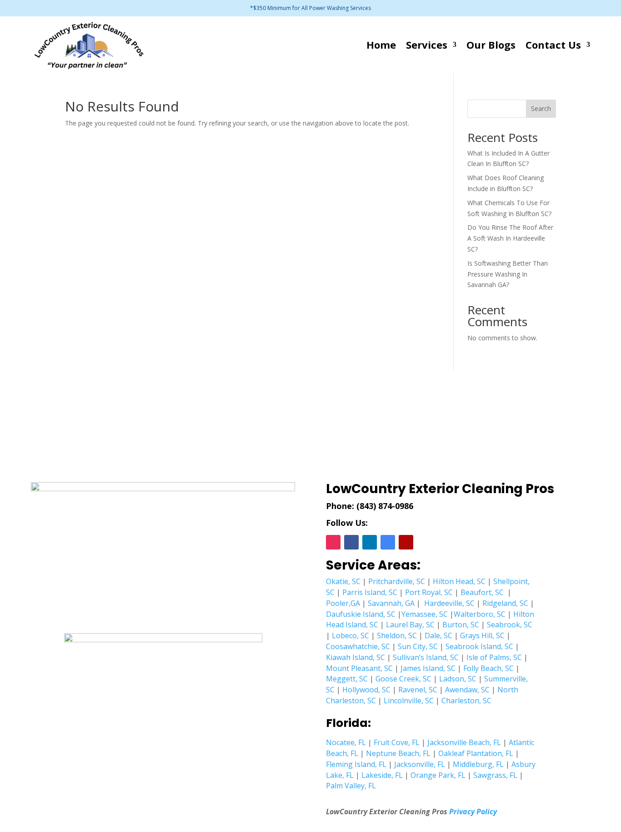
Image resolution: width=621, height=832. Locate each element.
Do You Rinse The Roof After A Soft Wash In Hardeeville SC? (510, 238)
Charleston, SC (466, 701)
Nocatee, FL (346, 742)
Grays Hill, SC (482, 635)
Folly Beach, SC (488, 668)
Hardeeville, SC (449, 603)
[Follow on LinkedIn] (369, 542)
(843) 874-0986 (384, 505)
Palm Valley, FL (351, 786)
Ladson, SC (457, 679)
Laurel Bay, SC (410, 625)
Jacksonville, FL (419, 764)
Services (426, 44)
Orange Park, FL (438, 775)
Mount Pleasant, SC (359, 668)
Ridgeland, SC (505, 603)
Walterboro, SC (480, 614)
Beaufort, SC (482, 592)
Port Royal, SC (429, 592)
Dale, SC (438, 635)
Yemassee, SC (424, 614)
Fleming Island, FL (356, 764)
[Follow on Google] (388, 542)
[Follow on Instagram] (333, 542)
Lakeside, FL (382, 775)
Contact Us (553, 44)
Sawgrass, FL (495, 775)
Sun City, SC (418, 646)
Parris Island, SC (369, 592)
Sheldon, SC (397, 635)
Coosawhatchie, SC (358, 646)
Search (541, 108)
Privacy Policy (473, 812)
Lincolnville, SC (409, 701)
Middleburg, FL (478, 764)
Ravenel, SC (417, 690)
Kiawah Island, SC (355, 657)
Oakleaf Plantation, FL (475, 753)
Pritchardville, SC (396, 581)
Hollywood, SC (366, 690)
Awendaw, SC (467, 690)
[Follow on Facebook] (351, 542)
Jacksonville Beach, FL (464, 742)
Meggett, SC (347, 679)
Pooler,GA (343, 603)
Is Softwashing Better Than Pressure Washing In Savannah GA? (507, 274)
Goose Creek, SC (403, 679)
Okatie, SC (343, 581)
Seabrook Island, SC (479, 646)
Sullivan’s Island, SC (426, 657)
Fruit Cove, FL (397, 742)
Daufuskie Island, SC (361, 614)
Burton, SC (460, 625)
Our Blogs (491, 44)
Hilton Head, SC (459, 581)
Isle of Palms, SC (494, 657)
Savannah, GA (391, 603)
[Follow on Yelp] (406, 542)
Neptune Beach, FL (398, 753)
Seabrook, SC (509, 625)
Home (381, 44)
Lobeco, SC (350, 635)
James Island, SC (428, 668)
